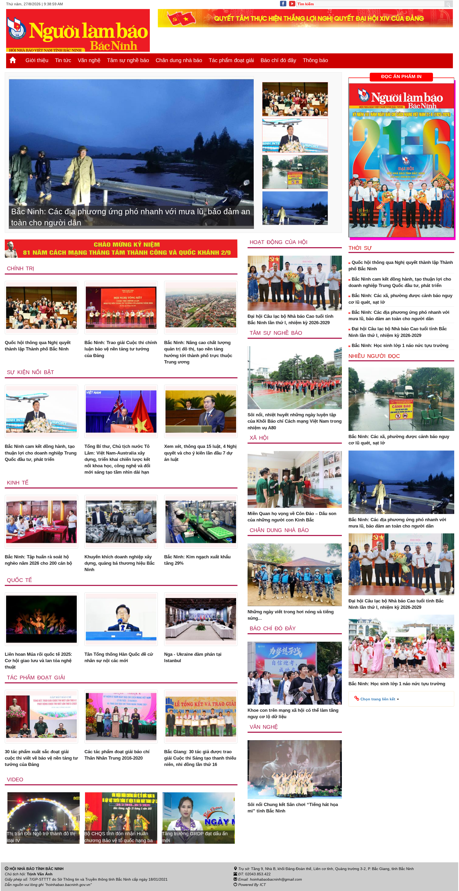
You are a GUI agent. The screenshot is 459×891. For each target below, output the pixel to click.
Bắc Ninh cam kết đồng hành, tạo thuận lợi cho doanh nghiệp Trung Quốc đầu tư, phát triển (40, 453)
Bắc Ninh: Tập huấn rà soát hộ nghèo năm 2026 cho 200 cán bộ (38, 560)
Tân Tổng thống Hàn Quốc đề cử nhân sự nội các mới (118, 657)
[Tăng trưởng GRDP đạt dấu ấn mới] (121, 818)
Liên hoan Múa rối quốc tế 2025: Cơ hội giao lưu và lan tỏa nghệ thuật (38, 661)
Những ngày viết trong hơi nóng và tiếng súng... (291, 615)
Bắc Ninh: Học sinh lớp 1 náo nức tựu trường (399, 345)
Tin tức (63, 60)
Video (15, 779)
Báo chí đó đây (278, 60)
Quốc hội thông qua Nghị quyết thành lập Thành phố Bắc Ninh (38, 346)
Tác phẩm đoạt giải (231, 60)
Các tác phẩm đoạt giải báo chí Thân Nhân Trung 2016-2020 (117, 755)
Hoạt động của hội (279, 242)
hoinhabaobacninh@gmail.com (276, 879)
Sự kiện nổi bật (30, 372)
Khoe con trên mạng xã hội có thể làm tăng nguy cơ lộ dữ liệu (293, 713)
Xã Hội (259, 438)
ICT (263, 885)
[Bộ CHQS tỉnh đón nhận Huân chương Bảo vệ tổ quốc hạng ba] (43, 818)
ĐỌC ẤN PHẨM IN (401, 76)
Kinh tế (17, 483)
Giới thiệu (37, 60)
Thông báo (315, 60)
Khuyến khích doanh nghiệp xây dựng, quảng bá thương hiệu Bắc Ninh (119, 563)
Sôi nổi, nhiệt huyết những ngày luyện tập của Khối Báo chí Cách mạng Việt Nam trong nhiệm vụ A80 (295, 421)
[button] (377, 698)
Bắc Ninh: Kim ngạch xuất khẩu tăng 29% (197, 560)
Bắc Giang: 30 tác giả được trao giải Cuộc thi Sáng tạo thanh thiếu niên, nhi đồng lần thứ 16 (200, 758)
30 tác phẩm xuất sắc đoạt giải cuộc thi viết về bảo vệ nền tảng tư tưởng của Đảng (41, 758)
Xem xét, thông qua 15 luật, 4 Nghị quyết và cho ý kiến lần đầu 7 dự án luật (200, 453)
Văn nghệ (89, 60)
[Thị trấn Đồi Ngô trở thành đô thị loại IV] (199, 818)
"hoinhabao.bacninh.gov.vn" (68, 885)
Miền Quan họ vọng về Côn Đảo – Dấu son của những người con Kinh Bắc (292, 516)
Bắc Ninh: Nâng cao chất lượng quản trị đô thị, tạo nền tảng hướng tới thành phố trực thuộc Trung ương (198, 352)
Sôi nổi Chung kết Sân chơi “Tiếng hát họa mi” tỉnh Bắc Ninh (293, 807)
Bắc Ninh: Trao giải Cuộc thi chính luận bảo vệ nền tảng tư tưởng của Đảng (120, 349)
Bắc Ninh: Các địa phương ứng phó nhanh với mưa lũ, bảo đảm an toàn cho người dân (398, 315)
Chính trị (20, 268)
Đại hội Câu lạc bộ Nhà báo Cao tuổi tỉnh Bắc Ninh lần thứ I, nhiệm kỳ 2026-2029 (290, 319)
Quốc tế (19, 580)
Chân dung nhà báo (179, 60)
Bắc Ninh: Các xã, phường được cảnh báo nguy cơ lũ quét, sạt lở (400, 299)
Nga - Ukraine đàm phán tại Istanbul (193, 657)
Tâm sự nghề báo (128, 60)
